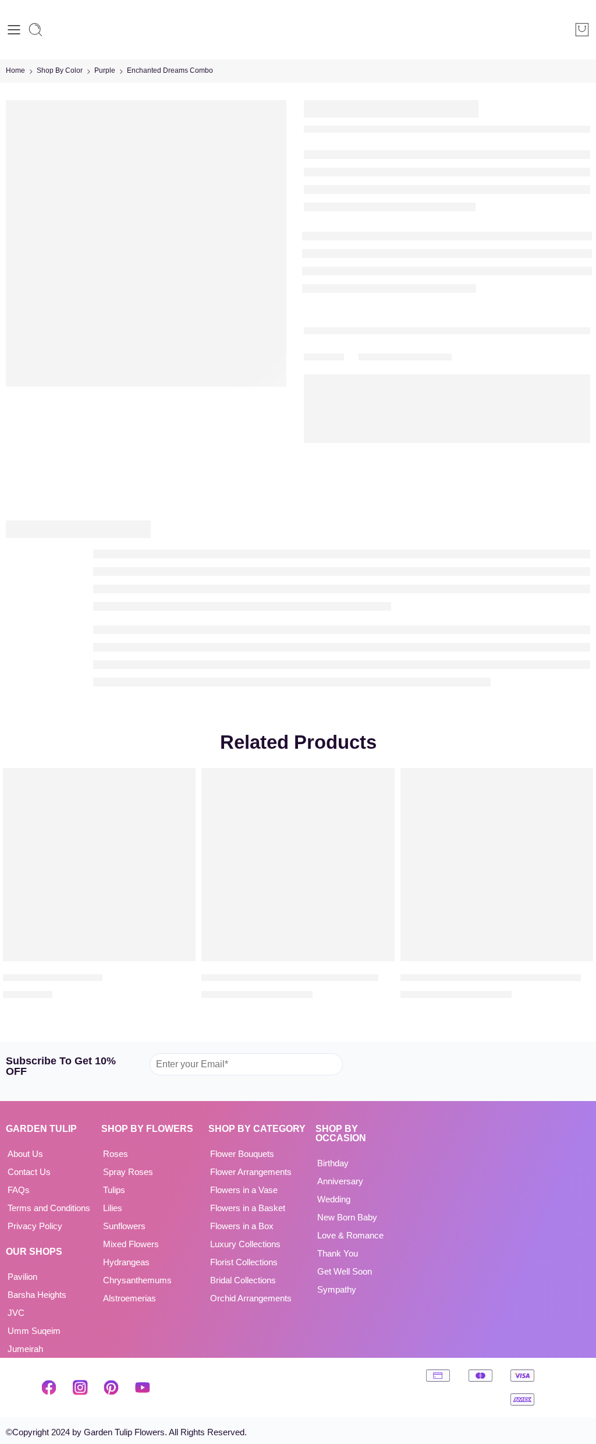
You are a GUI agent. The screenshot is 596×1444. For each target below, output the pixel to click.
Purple (104, 70)
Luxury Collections (245, 1244)
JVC (16, 1313)
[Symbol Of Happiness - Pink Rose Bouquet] (496, 864)
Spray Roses (128, 1172)
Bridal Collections (243, 1280)
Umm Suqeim (34, 1331)
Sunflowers (124, 1226)
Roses (115, 1154)
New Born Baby (347, 1217)
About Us (25, 1154)
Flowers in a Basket (247, 1208)
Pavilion (22, 1277)
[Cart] (582, 30)
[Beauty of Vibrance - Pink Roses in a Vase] (297, 864)
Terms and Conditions (49, 1208)
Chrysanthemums (137, 1280)
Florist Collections (244, 1262)
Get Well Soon (344, 1271)
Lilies (112, 1208)
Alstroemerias (129, 1298)
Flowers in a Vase (244, 1190)
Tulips (114, 1190)
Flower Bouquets (242, 1154)
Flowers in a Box (242, 1226)
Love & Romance (350, 1235)
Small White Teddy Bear (52, 977)
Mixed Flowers (131, 1244)
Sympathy (336, 1289)
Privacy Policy (35, 1226)
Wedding (333, 1199)
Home (15, 70)
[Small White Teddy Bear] (99, 864)
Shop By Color (60, 70)
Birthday (333, 1163)
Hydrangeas (126, 1262)
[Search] (35, 29)
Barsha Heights (37, 1295)
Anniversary (340, 1181)
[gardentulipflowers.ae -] (297, 29)
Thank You (337, 1253)
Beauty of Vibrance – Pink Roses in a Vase (289, 977)
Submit (366, 1063)
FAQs (19, 1190)
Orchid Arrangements (251, 1298)
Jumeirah (25, 1349)
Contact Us (29, 1172)
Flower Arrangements (251, 1172)
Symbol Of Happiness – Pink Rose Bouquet (490, 977)
